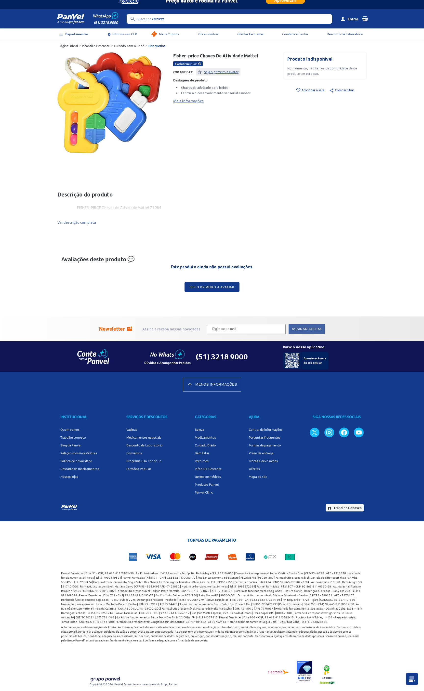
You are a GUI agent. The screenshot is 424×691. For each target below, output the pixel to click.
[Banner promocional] (212, 4)
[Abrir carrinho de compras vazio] (365, 18)
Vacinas (131, 429)
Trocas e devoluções (263, 461)
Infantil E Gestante (208, 469)
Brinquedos (157, 46)
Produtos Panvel (207, 484)
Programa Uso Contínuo (143, 461)
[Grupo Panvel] (105, 678)
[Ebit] (304, 671)
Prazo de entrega (261, 453)
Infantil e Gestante (96, 46)
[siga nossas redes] (314, 432)
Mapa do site (258, 476)
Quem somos (70, 429)
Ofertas (254, 469)
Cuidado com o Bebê (129, 46)
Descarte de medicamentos (79, 469)
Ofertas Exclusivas (250, 34)
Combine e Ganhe (295, 34)
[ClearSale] (278, 671)
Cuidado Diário (205, 445)
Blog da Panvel (70, 445)
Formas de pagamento (265, 445)
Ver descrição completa (76, 222)
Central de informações (265, 429)
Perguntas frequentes (264, 437)
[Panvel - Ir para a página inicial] (70, 19)
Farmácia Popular (138, 469)
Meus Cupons (169, 34)
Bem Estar (202, 453)
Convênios (134, 453)
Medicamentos (205, 437)
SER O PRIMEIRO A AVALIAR (212, 287)
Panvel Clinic (204, 492)
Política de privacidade (76, 461)
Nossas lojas (69, 476)
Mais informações (188, 101)
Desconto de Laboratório (345, 34)
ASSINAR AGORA (306, 329)
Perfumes (202, 461)
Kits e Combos (208, 34)
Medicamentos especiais (143, 437)
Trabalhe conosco (73, 437)
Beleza (199, 429)
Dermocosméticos (208, 476)
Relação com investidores (78, 453)
